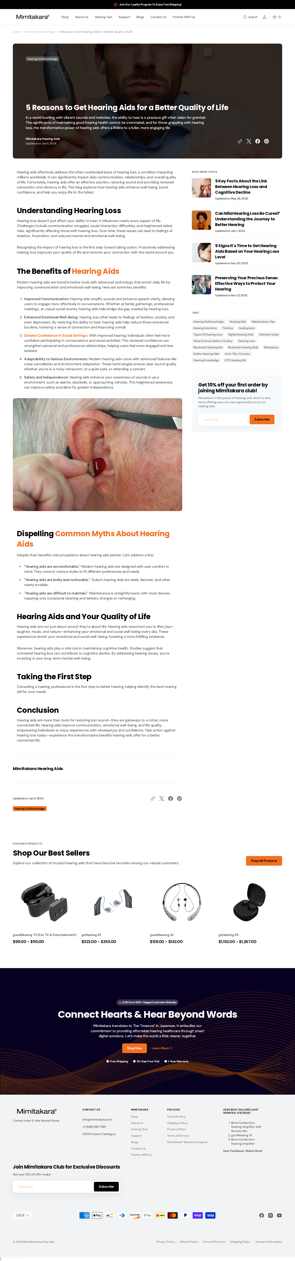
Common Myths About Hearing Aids (93, 538)
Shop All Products (264, 861)
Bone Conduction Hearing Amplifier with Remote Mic (246, 1127)
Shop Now (134, 1048)
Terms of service (214, 1242)
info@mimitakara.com (97, 1120)
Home (17, 32)
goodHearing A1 (162, 935)
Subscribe (262, 419)
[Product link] (45, 910)
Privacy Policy (176, 1129)
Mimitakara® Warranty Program (187, 1142)
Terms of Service (178, 1135)
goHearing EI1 (229, 935)
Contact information (268, 1242)
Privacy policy (165, 1242)
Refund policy (189, 1242)
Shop (134, 1116)
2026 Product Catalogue (99, 1134)
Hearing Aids (95, 271)
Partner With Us (141, 1155)
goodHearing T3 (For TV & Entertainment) (44, 935)
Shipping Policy (177, 1123)
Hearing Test (139, 1129)
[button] (250, 17)
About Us (137, 1123)
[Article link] (237, 192)
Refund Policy (176, 1116)
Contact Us (138, 1148)
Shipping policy (240, 1242)
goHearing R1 (91, 935)
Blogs (134, 1142)
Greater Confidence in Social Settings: (56, 335)
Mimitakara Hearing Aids (38, 1242)
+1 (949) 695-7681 (94, 1127)
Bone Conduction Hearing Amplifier (243, 1141)
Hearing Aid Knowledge (40, 32)
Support (136, 1135)
